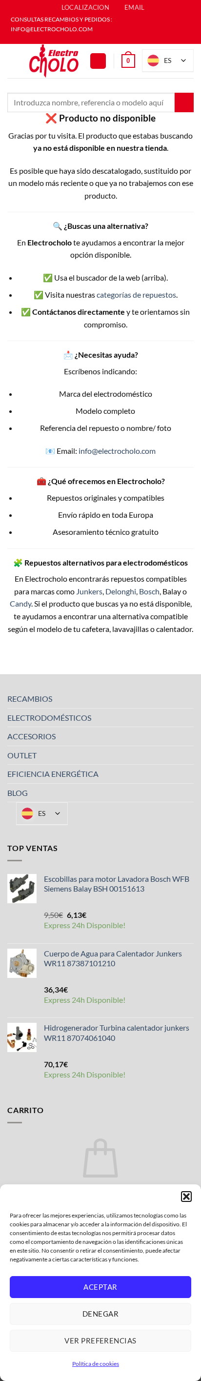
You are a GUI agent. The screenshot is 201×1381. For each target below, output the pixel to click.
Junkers (89, 591)
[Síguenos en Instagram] (105, 39)
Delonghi (120, 591)
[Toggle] (188, 699)
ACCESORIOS (31, 736)
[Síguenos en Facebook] (96, 39)
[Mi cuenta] (98, 61)
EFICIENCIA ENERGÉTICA (53, 773)
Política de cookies (95, 1363)
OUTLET (22, 755)
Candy (20, 603)
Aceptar (100, 1286)
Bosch (149, 591)
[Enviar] (184, 102)
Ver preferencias (100, 1340)
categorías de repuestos (136, 294)
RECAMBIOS (29, 698)
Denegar (100, 1313)
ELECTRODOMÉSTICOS (49, 717)
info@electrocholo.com (117, 450)
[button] (186, 1196)
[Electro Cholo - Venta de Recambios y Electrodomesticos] (54, 61)
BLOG (17, 792)
